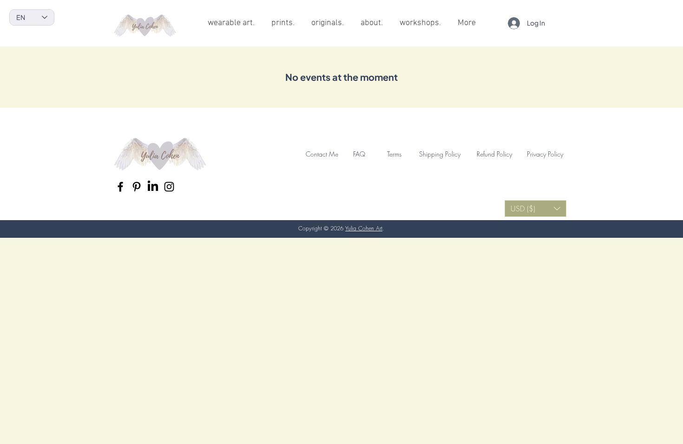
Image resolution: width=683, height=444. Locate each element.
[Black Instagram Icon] (169, 186)
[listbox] (535, 208)
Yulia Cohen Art (363, 228)
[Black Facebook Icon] (120, 186)
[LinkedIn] (152, 186)
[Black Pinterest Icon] (136, 186)
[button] (535, 208)
